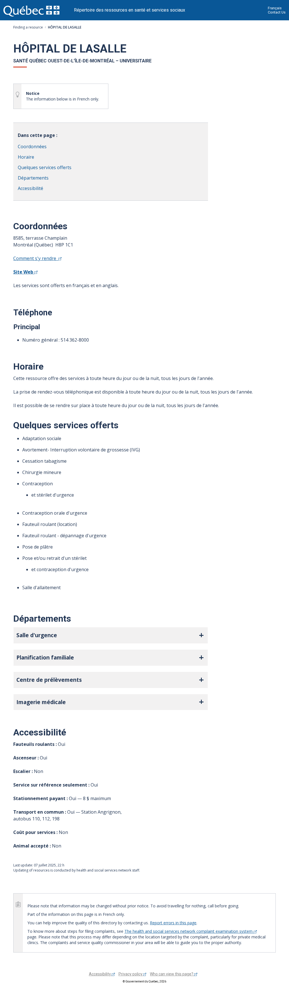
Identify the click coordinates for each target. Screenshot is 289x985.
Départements (33, 178)
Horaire (26, 157)
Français (275, 8)
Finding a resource (28, 27)
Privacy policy (131, 974)
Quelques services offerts (44, 167)
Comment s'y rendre (35, 258)
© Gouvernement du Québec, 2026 (144, 981)
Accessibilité (30, 188)
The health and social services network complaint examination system (189, 931)
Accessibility (100, 974)
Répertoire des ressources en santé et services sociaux (129, 10)
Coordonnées (32, 146)
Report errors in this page (173, 922)
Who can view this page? (172, 974)
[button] (110, 635)
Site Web (23, 272)
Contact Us (277, 12)
